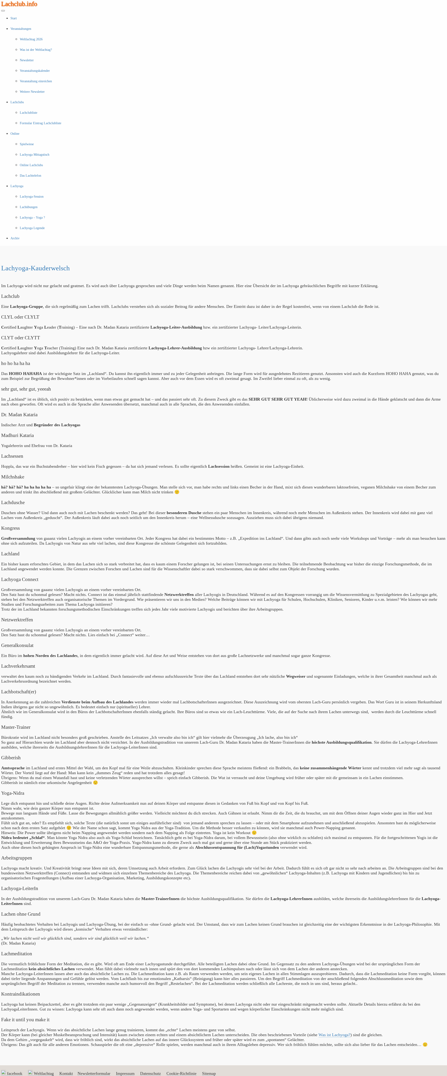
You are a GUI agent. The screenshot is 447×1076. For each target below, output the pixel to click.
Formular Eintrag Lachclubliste (40, 123)
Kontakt (66, 1073)
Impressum (125, 1073)
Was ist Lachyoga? (334, 1034)
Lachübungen (28, 207)
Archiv (15, 238)
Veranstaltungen (20, 29)
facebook (14, 1073)
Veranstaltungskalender (35, 70)
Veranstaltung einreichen (36, 81)
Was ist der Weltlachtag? (36, 50)
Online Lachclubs (31, 165)
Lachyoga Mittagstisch (34, 154)
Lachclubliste (28, 112)
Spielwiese (27, 144)
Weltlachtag (43, 1073)
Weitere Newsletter (32, 91)
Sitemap (209, 1073)
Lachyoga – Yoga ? (32, 217)
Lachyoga (16, 186)
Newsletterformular (94, 1073)
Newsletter (27, 60)
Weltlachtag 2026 (31, 39)
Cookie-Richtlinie (181, 1073)
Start (13, 18)
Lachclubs (17, 102)
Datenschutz (150, 1073)
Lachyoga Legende (32, 228)
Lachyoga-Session (32, 196)
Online (14, 133)
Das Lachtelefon (30, 175)
